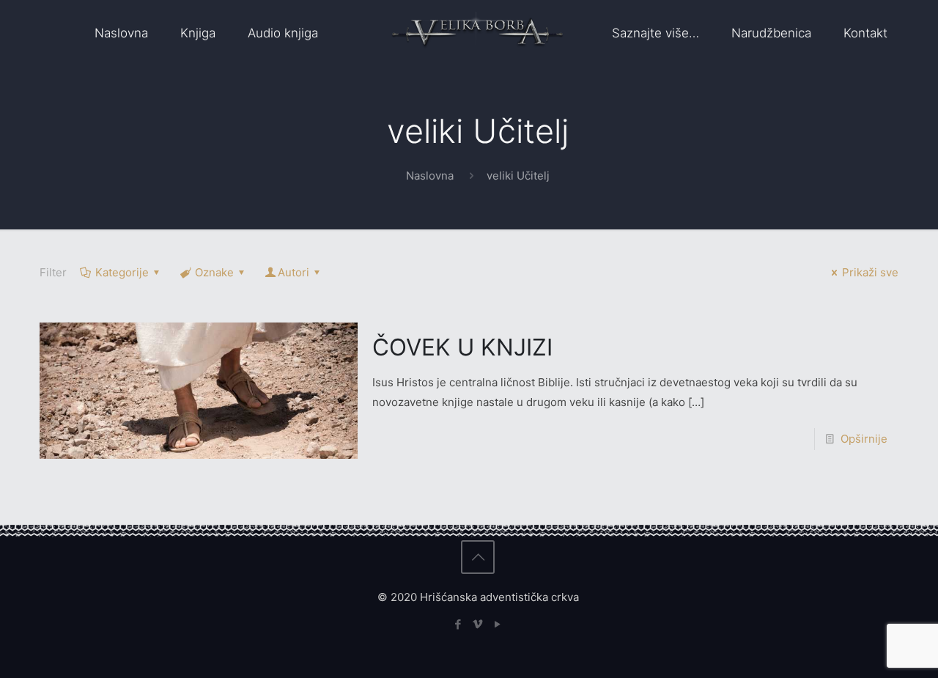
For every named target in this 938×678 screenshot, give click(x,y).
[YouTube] (498, 624)
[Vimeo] (478, 624)
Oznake (214, 272)
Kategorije (122, 272)
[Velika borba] (477, 33)
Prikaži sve (870, 272)
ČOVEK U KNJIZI (462, 347)
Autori (293, 272)
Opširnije (864, 439)
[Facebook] (458, 624)
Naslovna (430, 176)
